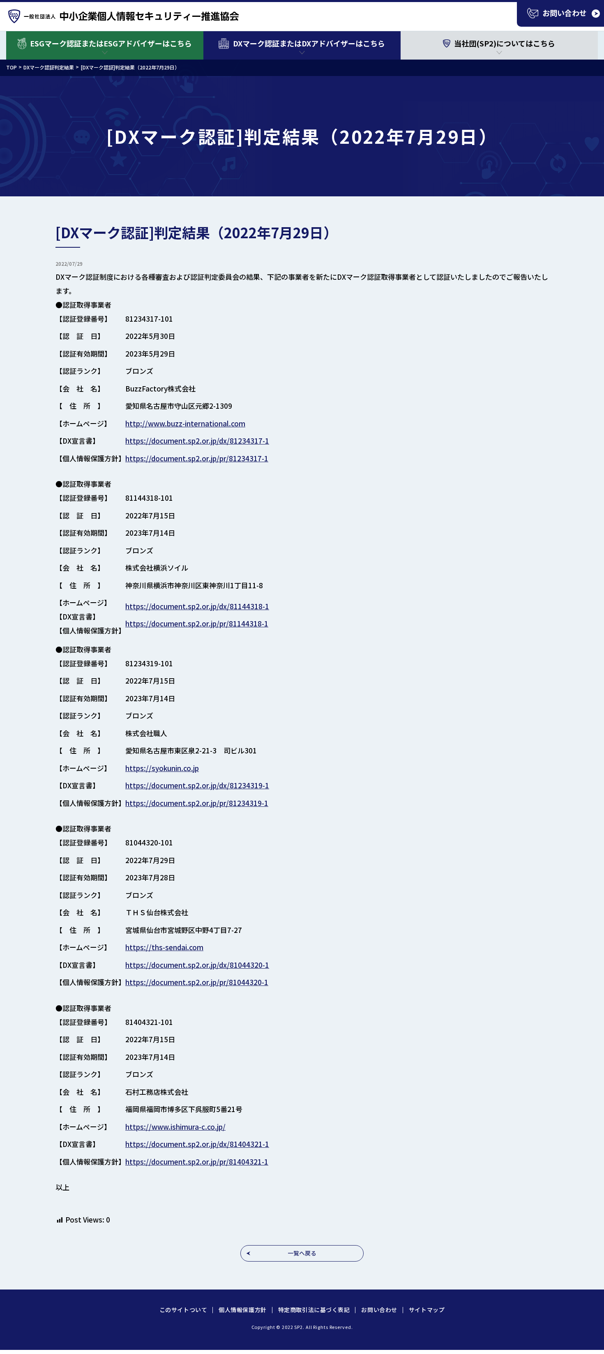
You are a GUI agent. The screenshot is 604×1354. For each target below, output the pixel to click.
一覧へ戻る (302, 1253)
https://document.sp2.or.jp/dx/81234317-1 (197, 440)
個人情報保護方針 (242, 1310)
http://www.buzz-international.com (185, 423)
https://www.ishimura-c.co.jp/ (175, 1126)
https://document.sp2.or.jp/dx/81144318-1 (197, 606)
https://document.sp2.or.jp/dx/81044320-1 (197, 965)
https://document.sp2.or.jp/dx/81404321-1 (197, 1144)
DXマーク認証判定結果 (48, 67)
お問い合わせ (379, 1310)
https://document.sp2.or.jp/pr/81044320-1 (196, 982)
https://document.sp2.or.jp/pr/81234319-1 (196, 803)
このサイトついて (183, 1310)
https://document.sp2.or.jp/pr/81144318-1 (196, 623)
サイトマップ (427, 1310)
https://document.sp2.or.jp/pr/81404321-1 (196, 1161)
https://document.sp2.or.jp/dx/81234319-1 (197, 785)
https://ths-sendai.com (164, 947)
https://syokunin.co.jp (162, 768)
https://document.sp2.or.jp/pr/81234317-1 (196, 458)
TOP (11, 67)
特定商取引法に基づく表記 (314, 1310)
